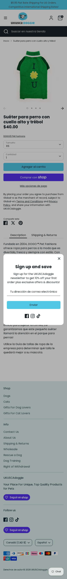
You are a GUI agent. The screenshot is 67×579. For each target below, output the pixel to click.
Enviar (34, 305)
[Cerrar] (59, 258)
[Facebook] (27, 316)
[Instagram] (33, 316)
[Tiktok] (38, 316)
